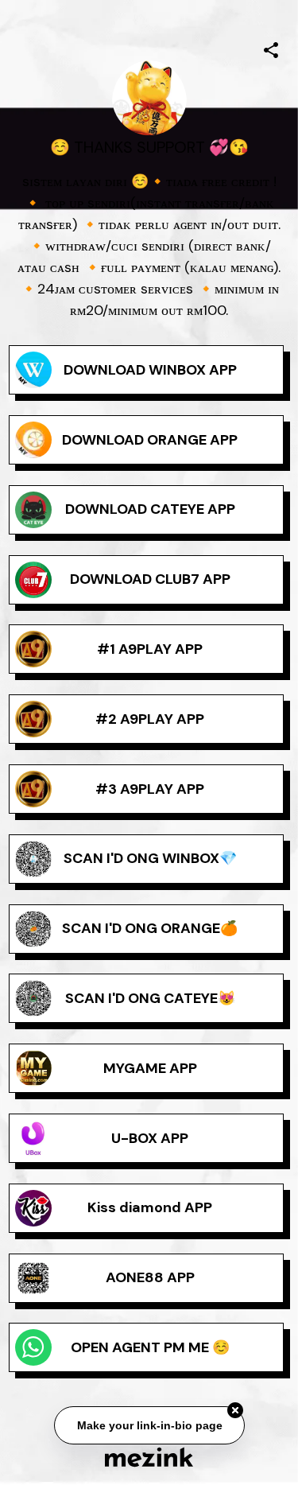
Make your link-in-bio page (149, 1425)
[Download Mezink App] (149, 1456)
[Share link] (271, 48)
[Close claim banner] (235, 1411)
